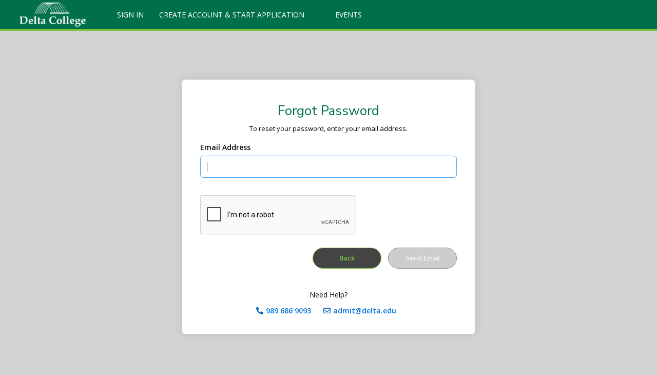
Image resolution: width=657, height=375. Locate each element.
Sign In (130, 15)
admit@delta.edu (364, 310)
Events (348, 15)
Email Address (225, 147)
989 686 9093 (288, 310)
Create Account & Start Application (231, 15)
